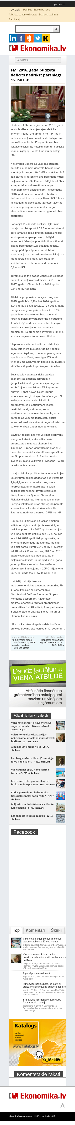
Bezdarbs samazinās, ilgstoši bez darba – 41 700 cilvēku (52, 643)
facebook (21, 38)
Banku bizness (41, 9)
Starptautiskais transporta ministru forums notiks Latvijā (42, 1001)
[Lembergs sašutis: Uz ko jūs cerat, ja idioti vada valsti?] (60, 764)
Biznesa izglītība (48, 14)
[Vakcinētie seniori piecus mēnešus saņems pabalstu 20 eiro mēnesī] (60, 729)
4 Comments (42, 1008)
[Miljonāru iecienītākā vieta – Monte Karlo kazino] (60, 810)
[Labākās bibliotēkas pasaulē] (60, 822)
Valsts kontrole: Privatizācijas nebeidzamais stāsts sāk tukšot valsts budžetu (33, 738)
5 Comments (44, 992)
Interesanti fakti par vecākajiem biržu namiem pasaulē (30, 782)
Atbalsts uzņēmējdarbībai (23, 14)
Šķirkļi (56, 930)
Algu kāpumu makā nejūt (26, 746)
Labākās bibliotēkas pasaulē (28, 815)
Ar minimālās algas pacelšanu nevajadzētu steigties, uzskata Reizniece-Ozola (24, 644)
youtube (46, 38)
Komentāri (35, 930)
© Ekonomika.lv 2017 (45, 1116)
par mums (59, 4)
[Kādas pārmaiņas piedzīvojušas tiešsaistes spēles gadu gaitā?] (60, 799)
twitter (38, 38)
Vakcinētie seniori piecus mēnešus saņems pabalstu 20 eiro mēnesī (31, 724)
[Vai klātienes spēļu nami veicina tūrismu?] (60, 776)
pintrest (29, 38)
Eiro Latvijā (15, 19)
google (13, 38)
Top (16, 930)
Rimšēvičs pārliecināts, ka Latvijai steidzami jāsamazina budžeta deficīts (44, 985)
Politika (27, 9)
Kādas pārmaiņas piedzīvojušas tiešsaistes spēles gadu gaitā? (30, 794)
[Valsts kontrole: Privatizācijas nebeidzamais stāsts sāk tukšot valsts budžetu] (60, 741)
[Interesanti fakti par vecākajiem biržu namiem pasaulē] (60, 787)
